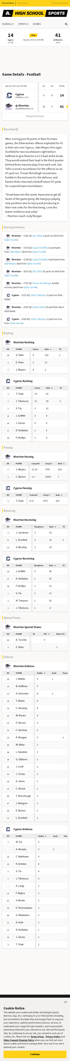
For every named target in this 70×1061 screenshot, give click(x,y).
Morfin (20, 900)
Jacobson (22, 532)
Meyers (21, 369)
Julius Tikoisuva (38, 295)
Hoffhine (21, 686)
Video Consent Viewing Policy (19, 1040)
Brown (21, 715)
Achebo (21, 864)
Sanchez (21, 730)
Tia (18, 408)
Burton (21, 810)
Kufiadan (22, 430)
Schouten (22, 693)
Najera (20, 893)
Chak (20, 394)
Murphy (21, 849)
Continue (35, 1054)
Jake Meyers (15, 251)
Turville (21, 640)
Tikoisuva (22, 401)
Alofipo (21, 437)
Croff (19, 766)
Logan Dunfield (39, 247)
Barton (21, 476)
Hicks (20, 362)
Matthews (22, 856)
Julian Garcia (16, 323)
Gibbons (21, 759)
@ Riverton (57, 40)
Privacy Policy (53, 1036)
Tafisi (20, 355)
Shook (20, 788)
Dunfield (21, 540)
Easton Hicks (38, 307)
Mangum (21, 803)
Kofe (19, 922)
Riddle (20, 679)
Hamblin (21, 752)
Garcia (20, 423)
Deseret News (8, 3)
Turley (20, 774)
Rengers (21, 737)
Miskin (20, 701)
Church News (22, 3)
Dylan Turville (10, 239)
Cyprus (10, 40)
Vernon (21, 723)
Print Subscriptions (60, 3)
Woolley (21, 547)
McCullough (23, 796)
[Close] (66, 1003)
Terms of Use (37, 1036)
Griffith (20, 415)
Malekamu (23, 915)
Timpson (22, 600)
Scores (37, 24)
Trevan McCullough (41, 283)
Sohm (20, 781)
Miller (20, 744)
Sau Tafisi (37, 235)
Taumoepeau (24, 908)
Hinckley (21, 708)
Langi (20, 886)
